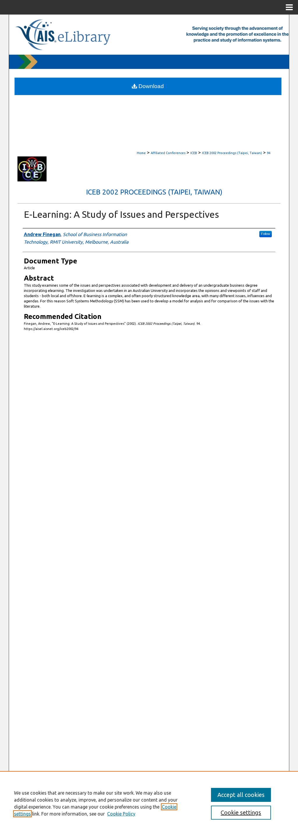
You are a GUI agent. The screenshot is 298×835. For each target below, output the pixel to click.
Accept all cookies (241, 794)
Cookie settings (241, 812)
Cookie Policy (121, 813)
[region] (149, 803)
